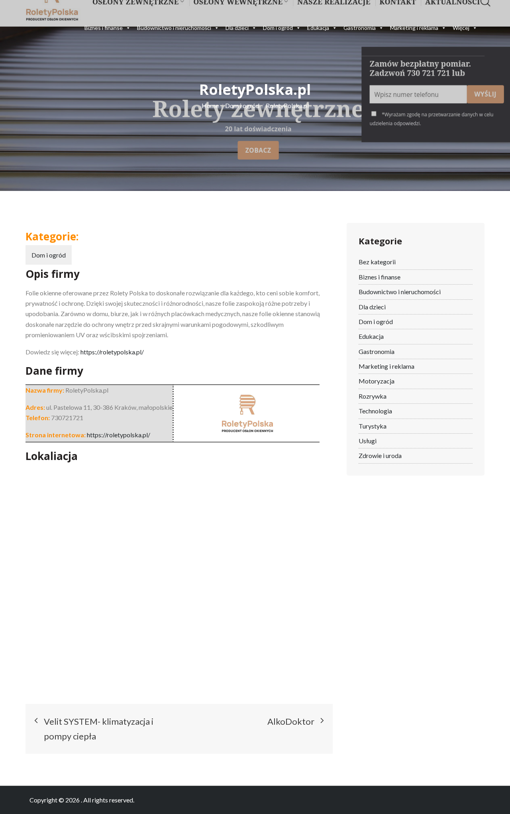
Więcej (461, 27)
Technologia (375, 411)
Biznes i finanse (103, 27)
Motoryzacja (376, 381)
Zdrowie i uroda (380, 455)
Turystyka (372, 426)
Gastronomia (359, 27)
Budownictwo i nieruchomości (174, 27)
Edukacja (318, 27)
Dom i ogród (278, 27)
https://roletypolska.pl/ (112, 352)
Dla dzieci (237, 27)
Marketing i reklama (414, 27)
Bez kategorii (377, 261)
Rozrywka (372, 396)
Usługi (368, 440)
